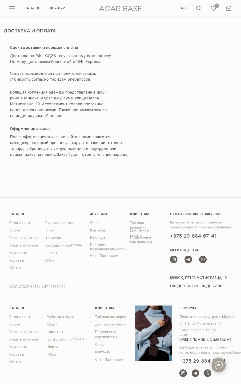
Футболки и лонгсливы (63, 245)
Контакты (98, 230)
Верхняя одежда (23, 238)
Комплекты (18, 253)
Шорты (51, 253)
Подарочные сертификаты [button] (141, 239)
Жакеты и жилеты (24, 245)
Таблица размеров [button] (110, 317)
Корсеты (16, 260)
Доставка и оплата (110, 324)
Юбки (49, 260)
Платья (15, 268)
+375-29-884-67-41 (193, 236)
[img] (198, 8)
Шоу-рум (97, 238)
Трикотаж (53, 237)
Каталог (17, 214)
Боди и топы (19, 223)
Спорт (50, 230)
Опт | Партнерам (104, 256)
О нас (94, 223)
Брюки (14, 230)
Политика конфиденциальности (107, 247)
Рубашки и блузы (59, 223)
